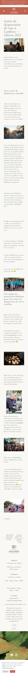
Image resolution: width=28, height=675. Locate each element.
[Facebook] (11, 655)
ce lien (20, 489)
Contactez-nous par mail (14, 601)
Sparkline (20, 423)
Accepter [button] (12, 671)
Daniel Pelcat (17, 458)
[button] (3, 11)
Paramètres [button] (5, 671)
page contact (21, 4)
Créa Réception (11, 335)
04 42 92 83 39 (14, 598)
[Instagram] (16, 655)
